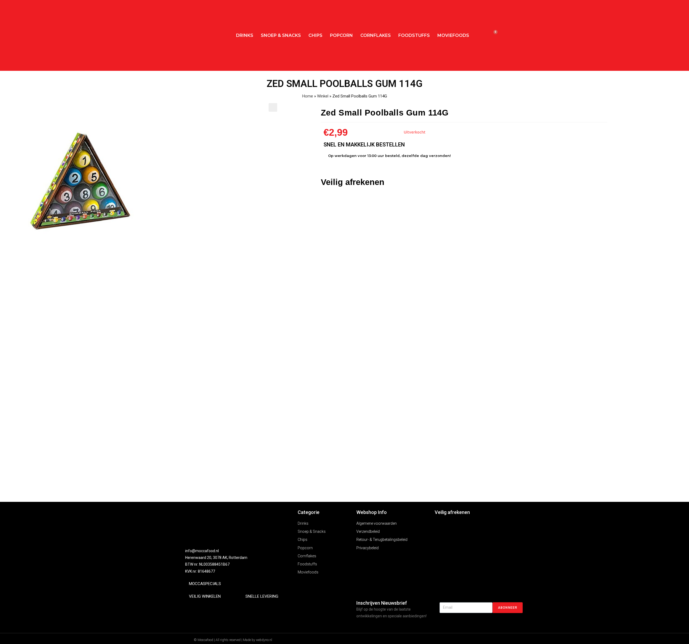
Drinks (244, 35)
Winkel (322, 96)
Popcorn (341, 35)
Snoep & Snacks (281, 35)
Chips (315, 35)
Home (307, 96)
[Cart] (493, 35)
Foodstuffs (414, 35)
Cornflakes (375, 35)
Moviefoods (453, 35)
